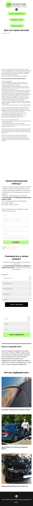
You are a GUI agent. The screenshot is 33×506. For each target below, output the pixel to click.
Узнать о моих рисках (16, 304)
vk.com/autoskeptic (10, 248)
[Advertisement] (16, 52)
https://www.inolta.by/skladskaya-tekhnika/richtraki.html (15, 75)
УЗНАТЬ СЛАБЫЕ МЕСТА (16, 334)
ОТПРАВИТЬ (16, 242)
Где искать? (5, 274)
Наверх (16, 502)
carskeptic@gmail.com (13, 247)
